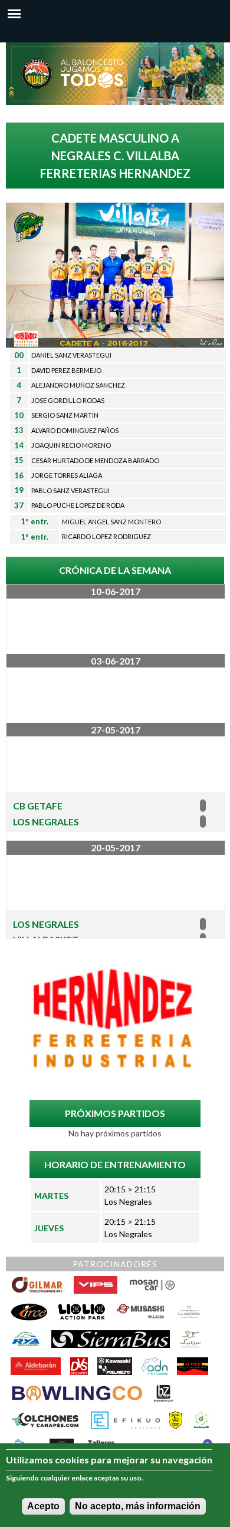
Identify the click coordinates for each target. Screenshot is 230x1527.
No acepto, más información (138, 1506)
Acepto (43, 1506)
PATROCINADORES (115, 1264)
